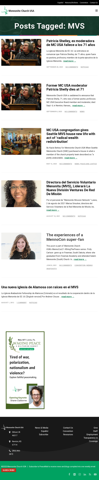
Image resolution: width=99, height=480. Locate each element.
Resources (68, 434)
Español (60, 2)
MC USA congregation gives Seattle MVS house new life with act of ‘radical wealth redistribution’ (70, 136)
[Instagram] (79, 474)
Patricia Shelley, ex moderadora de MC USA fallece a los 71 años (70, 43)
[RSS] (90, 474)
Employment (92, 434)
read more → (69, 61)
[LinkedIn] (84, 474)
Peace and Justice (88, 164)
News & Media (41, 428)
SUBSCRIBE (9, 470)
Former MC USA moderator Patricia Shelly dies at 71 (66, 87)
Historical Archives (71, 2)
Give (96, 428)
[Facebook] (69, 474)
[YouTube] (95, 474)
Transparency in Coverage (91, 439)
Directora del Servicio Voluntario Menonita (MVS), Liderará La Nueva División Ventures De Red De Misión (71, 188)
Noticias (85, 67)
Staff (95, 431)
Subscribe (43, 434)
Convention (84, 2)
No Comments (71, 67)
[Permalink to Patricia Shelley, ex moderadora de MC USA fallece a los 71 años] (21, 52)
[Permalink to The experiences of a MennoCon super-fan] (21, 246)
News (82, 111)
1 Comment (22, 303)
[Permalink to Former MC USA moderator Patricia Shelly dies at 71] (21, 96)
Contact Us (94, 2)
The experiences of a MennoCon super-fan (65, 237)
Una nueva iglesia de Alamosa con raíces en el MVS (39, 287)
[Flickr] (74, 474)
